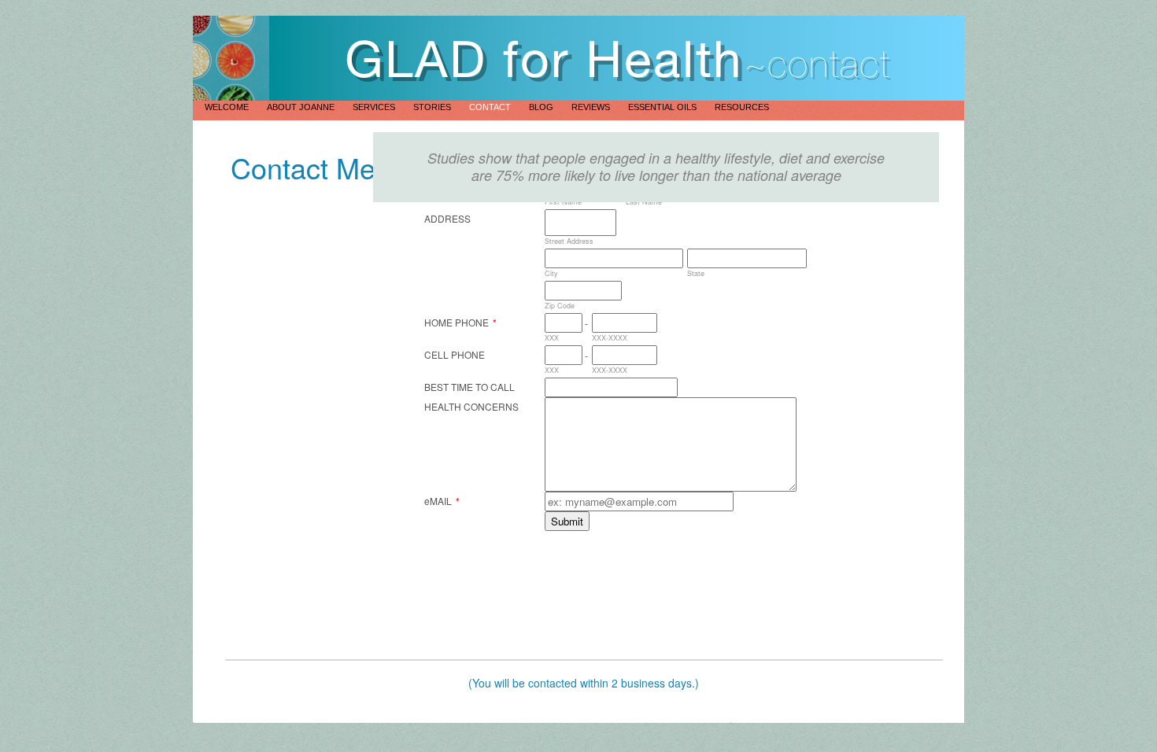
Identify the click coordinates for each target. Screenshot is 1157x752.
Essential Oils (663, 107)
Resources (742, 107)
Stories (433, 107)
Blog (542, 107)
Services (375, 107)
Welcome (228, 107)
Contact (491, 107)
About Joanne (302, 107)
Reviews (591, 107)
